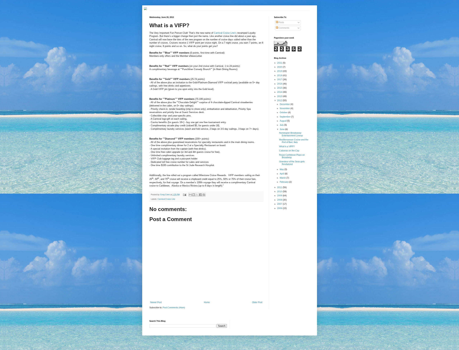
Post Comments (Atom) (174, 307)
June (282, 129)
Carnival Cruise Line (166, 199)
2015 (280, 88)
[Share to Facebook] (200, 194)
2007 (280, 204)
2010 (280, 191)
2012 (280, 100)
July (282, 125)
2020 (280, 67)
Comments (283, 28)
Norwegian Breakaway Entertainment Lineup (291, 134)
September (285, 117)
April (282, 173)
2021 (280, 63)
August (283, 121)
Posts (281, 22)
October (284, 112)
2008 (280, 200)
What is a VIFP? (287, 146)
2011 (280, 187)
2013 (280, 96)
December (285, 104)
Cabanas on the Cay (289, 150)
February (284, 182)
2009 (280, 195)
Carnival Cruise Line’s (225, 33)
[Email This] (190, 194)
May (282, 169)
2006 (280, 208)
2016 (280, 84)
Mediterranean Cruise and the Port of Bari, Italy (293, 140)
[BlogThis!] (193, 194)
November (285, 108)
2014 (280, 92)
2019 (280, 71)
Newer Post (156, 302)
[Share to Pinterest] (204, 194)
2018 (280, 75)
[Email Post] (184, 194)
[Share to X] (197, 194)
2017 (280, 79)
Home (207, 302)
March (283, 178)
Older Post (257, 302)
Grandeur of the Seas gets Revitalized (292, 162)
